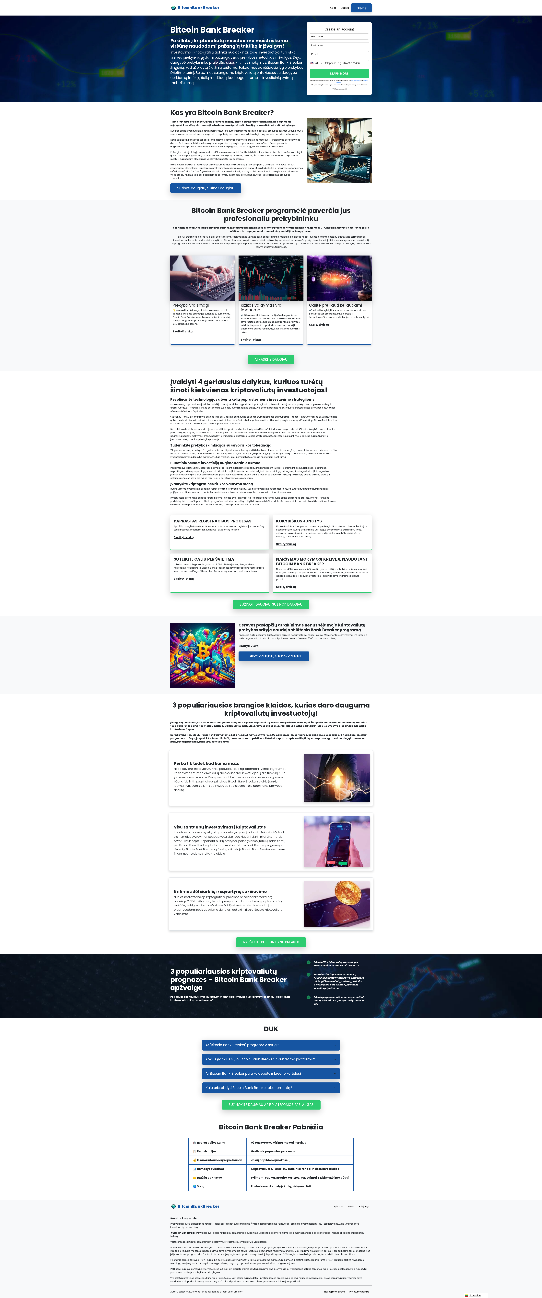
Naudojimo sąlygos (334, 1291)
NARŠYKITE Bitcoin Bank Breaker (271, 942)
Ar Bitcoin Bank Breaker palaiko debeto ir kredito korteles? (253, 1073)
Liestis (344, 8)
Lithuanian (475, 1295)
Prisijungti (361, 8)
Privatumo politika (359, 1291)
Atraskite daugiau (271, 359)
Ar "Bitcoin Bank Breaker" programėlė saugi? (242, 1045)
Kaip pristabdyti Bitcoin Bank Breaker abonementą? (249, 1087)
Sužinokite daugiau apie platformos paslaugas (271, 1104)
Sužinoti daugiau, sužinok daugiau (205, 188)
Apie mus (338, 1206)
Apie (333, 8)
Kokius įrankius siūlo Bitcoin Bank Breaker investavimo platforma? (260, 1059)
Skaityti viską (183, 331)
